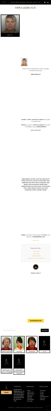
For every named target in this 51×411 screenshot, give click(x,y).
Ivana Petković (19, 351)
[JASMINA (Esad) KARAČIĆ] (6, 343)
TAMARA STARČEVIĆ (36, 256)
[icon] (45, 2)
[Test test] (44, 343)
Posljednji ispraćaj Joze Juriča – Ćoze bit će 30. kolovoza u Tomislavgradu (7, 371)
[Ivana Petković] (19, 343)
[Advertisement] (11, 58)
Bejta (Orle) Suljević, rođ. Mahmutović (36, 258)
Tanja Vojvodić (36, 251)
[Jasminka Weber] (31, 343)
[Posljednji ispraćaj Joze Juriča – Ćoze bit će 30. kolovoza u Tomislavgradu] (6, 362)
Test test (44, 351)
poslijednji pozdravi (30, 407)
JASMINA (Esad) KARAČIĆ (7, 351)
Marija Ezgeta (36, 253)
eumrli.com (36, 240)
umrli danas (17, 407)
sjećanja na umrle (38, 407)
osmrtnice (23, 407)
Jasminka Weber (32, 351)
